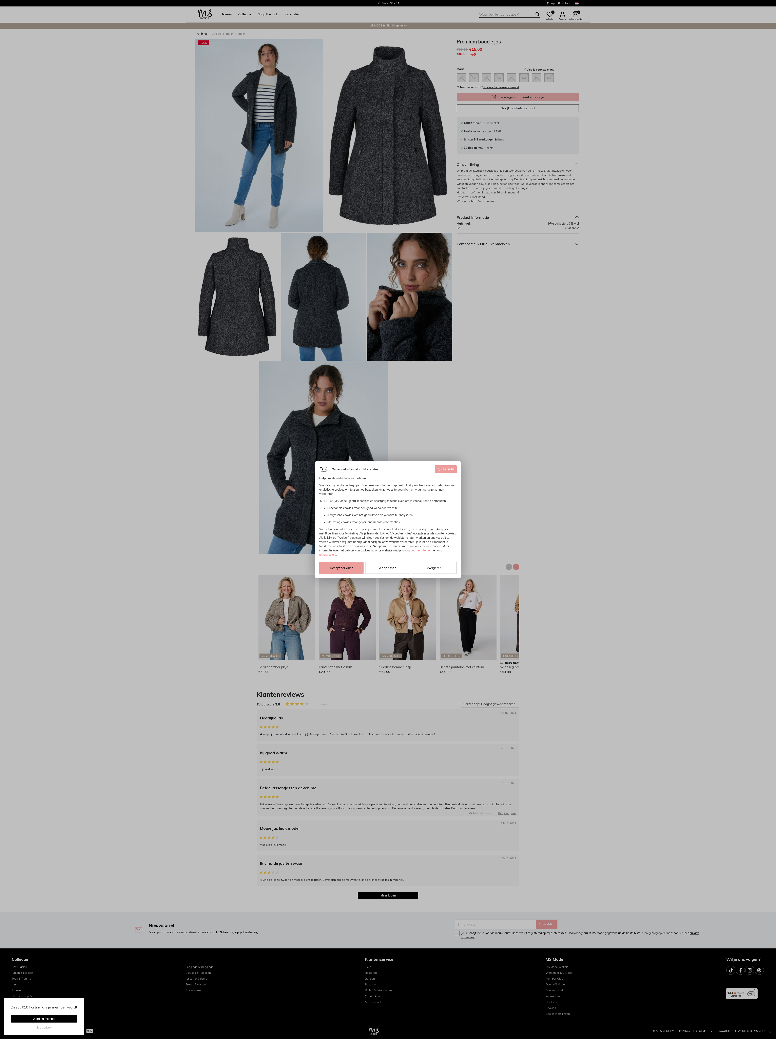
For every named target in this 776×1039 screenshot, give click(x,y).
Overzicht (448, 469)
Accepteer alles (341, 568)
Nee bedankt (44, 1027)
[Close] (80, 1001)
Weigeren (434, 568)
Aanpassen (387, 568)
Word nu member (44, 1019)
